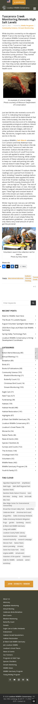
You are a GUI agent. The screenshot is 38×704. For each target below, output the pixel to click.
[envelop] (23, 680)
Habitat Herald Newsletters (13, 635)
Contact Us (21, 701)
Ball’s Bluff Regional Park (21, 486)
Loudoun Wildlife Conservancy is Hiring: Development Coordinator (17, 339)
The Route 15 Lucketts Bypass (14, 320)
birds (21, 496)
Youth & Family (8, 470)
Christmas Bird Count (12, 383)
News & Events (8, 439)
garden (11, 522)
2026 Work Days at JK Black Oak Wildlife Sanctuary (17, 329)
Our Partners (8, 655)
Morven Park (7, 543)
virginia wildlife (8, 553)
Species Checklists (9, 443)
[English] (9, 1)
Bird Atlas (6, 496)
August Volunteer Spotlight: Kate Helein (18, 324)
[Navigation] (34, 8)
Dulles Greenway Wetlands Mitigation (16, 519)
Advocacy (6, 602)
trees (22, 550)
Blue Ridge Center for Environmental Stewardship (16, 504)
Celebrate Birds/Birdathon (12, 612)
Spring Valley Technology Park (14, 334)
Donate (6, 625)
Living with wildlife (9, 529)
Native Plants (7, 435)
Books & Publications (10, 368)
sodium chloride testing (28, 278)
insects (28, 522)
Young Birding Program (11, 674)
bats (29, 493)
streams (20, 546)
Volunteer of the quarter (11, 556)
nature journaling (9, 546)
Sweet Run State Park (10, 550)
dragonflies (7, 516)
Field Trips (6, 396)
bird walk (28, 496)
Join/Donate (20, 2)
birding (14, 496)
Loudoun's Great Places (11, 427)
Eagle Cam (6, 392)
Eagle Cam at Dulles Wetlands (14, 628)
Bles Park (6, 500)
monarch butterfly (9, 539)
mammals (22, 536)
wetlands (20, 560)
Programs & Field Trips (11, 658)
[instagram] (19, 680)
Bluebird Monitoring (12, 375)
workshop (6, 563)
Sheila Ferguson (27, 25)
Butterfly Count (10, 379)
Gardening (20, 522)
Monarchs (6, 431)
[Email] (16, 266)
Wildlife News (7, 462)
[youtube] (14, 680)
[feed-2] (27, 680)
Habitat (5, 403)
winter (27, 560)
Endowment (7, 632)
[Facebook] (4, 266)
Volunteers (6, 458)
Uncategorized (8, 455)
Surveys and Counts (10, 447)
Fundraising (7, 400)
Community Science (9, 28)
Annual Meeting (8, 357)
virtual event (20, 553)
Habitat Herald (8, 407)
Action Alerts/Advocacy (11, 353)
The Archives (7, 451)
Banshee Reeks (8, 490)
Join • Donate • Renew (19, 584)
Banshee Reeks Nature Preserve (14, 493)
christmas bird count (24, 512)
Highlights (6, 415)
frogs (5, 522)
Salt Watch (21, 140)
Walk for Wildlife (9, 560)
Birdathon (6, 360)
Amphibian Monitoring (11, 605)
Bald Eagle (7, 486)
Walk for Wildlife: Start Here (13, 316)
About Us (6, 599)
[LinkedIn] (12, 266)
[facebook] (10, 680)
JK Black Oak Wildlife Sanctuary (14, 419)
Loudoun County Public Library (14, 533)
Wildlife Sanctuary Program (13, 466)
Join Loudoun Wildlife (10, 645)
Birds (4, 364)
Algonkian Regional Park (11, 483)
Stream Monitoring (26, 28)
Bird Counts (7, 615)
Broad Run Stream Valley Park (13, 509)
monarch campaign (25, 539)
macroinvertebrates (15, 278)
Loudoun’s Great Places (11, 648)
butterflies (30, 509)
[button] (33, 302)
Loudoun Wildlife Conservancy (14, 423)
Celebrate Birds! (8, 512)
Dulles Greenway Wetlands (22, 516)
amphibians (26, 483)
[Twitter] (8, 266)
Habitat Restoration (10, 411)
